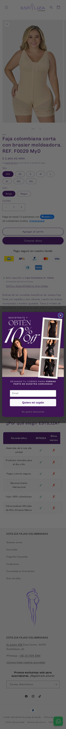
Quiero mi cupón (33, 402)
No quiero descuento (33, 411)
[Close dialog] (60, 315)
